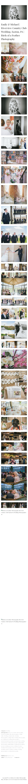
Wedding (8, 730)
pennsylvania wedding (19, 741)
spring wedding (9, 749)
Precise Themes (23, 779)
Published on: (4, 755)
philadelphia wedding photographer (16, 744)
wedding (15, 749)
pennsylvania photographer (7, 741)
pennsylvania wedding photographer (9, 742)
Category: (3, 730)
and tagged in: (4, 732)
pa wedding (3, 739)
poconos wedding (13, 746)
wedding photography (13, 751)
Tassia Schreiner (8, 757)
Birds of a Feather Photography (15, 732)
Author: (3, 757)
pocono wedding (5, 746)
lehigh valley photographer (12, 734)
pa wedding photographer (13, 739)
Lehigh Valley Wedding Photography (16, 737)
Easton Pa (3, 734)
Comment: (17, 757)
